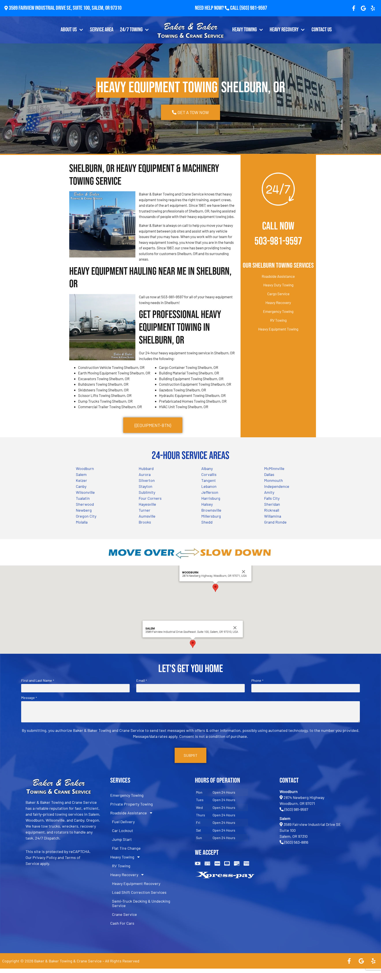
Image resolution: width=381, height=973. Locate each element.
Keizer (81, 480)
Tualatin (83, 498)
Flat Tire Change (126, 848)
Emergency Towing (278, 311)
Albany (207, 468)
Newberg (84, 510)
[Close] (243, 571)
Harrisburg (210, 498)
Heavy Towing (244, 29)
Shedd (207, 522)
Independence (276, 486)
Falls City (272, 498)
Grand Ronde (275, 522)
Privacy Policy (45, 857)
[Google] (363, 8)
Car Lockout (122, 830)
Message (29, 697)
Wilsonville (85, 492)
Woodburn (85, 468)
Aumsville (147, 516)
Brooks (145, 522)
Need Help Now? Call (217, 8)
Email (141, 680)
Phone (257, 680)
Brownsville (211, 510)
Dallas (269, 474)
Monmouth (273, 480)
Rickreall (271, 510)
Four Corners (150, 498)
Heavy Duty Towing (278, 285)
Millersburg (211, 516)
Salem (81, 474)
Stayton (145, 486)
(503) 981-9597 (253, 8)
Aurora (145, 474)
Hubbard (146, 468)
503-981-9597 (278, 241)
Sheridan (272, 504)
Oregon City (86, 516)
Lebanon (209, 486)
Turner (144, 510)
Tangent (208, 480)
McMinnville (274, 468)
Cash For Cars (122, 923)
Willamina (272, 516)
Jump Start (122, 839)
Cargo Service (278, 293)
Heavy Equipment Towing (278, 329)
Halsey (207, 504)
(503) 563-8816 (296, 842)
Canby (81, 486)
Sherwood (85, 504)
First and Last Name (37, 680)
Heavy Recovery (284, 29)
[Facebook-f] (353, 8)
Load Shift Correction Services (139, 892)
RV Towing (278, 320)
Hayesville (147, 504)
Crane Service (124, 914)
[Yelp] (373, 8)
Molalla (82, 522)
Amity (269, 492)
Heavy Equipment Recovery (136, 883)
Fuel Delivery (123, 821)
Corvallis (209, 474)
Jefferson (209, 492)
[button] (215, 588)
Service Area (101, 29)
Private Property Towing (131, 804)
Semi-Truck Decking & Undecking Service (141, 903)
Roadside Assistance (278, 276)
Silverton (147, 480)
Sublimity (147, 492)
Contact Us (322, 29)
